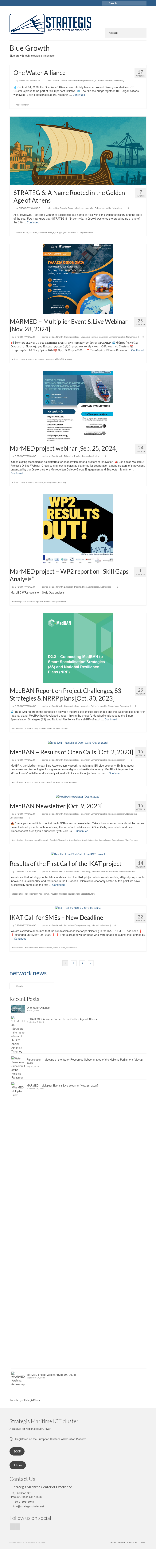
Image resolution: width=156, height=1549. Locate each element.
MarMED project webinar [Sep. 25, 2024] (51, 1375)
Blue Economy (131, 840)
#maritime (50, 359)
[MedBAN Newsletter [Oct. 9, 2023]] (78, 796)
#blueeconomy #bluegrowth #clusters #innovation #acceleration (53, 840)
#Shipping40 (61, 232)
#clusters (33, 232)
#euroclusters (118, 840)
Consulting (85, 871)
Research (124, 705)
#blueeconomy (22, 104)
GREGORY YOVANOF (29, 80)
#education (40, 359)
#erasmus (39, 482)
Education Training (89, 336)
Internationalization (103, 80)
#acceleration (18, 728)
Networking (119, 80)
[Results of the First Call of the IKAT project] (78, 854)
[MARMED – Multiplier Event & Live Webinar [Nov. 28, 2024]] (78, 278)
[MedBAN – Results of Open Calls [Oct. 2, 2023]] (78, 742)
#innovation (74, 782)
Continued (79, 95)
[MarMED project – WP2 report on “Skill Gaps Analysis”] (78, 528)
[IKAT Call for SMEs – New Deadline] (78, 907)
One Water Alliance (38, 1007)
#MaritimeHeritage (46, 232)
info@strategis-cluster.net (28, 1506)
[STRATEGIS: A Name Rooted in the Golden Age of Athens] (78, 150)
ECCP (17, 1451)
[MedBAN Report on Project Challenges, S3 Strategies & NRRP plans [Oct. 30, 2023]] (78, 648)
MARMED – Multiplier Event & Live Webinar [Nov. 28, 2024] (62, 1085)
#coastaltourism (88, 894)
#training (68, 359)
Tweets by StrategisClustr (25, 1400)
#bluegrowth (44, 894)
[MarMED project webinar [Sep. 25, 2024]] (78, 405)
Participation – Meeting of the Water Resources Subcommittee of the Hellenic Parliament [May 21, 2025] (85, 1061)
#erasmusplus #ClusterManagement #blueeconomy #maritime (39, 601)
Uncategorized (16, 817)
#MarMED (59, 359)
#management (50, 482)
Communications (75, 207)
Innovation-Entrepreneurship (81, 80)
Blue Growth (61, 80)
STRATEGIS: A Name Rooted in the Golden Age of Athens (62, 1019)
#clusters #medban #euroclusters (53, 728)
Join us (18, 1465)
